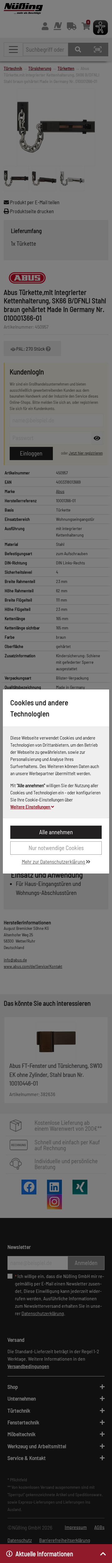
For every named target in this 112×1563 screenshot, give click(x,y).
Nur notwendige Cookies (56, 847)
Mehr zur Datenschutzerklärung (54, 861)
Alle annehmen (56, 831)
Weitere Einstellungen (30, 807)
